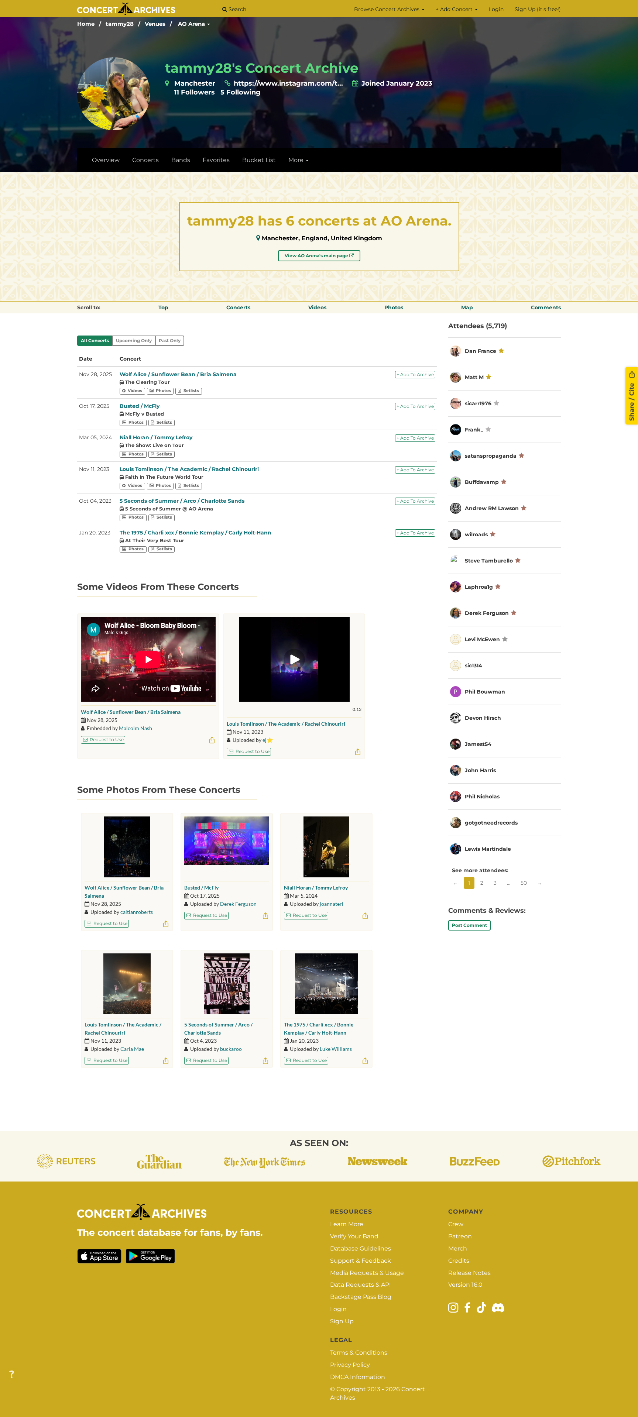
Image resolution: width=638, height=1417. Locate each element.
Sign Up (342, 1321)
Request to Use (106, 739)
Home (86, 23)
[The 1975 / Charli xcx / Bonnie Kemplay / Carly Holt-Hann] (326, 983)
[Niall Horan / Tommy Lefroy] (326, 846)
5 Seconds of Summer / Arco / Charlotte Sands (182, 501)
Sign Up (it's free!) (538, 9)
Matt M (474, 377)
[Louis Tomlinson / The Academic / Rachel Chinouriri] (126, 983)
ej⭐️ (268, 740)
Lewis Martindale (488, 849)
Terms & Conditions (358, 1352)
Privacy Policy (350, 1364)
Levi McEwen (482, 639)
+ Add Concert (455, 9)
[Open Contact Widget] (11, 1375)
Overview (106, 160)
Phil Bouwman (485, 691)
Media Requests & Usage (367, 1272)
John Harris (480, 770)
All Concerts (95, 340)
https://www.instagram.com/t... (288, 83)
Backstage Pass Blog (360, 1296)
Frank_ (474, 429)
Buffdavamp (482, 482)
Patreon (460, 1236)
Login (496, 9)
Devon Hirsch (483, 718)
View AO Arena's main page (317, 255)
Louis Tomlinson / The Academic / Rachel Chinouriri (189, 469)
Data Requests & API (360, 1284)
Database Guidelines (360, 1248)
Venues (155, 23)
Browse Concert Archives (387, 9)
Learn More (346, 1224)
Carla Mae (132, 1049)
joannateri (331, 904)
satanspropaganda (491, 456)
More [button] (296, 160)
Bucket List (259, 160)
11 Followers (194, 92)
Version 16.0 (465, 1284)
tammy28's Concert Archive (262, 68)
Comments (546, 307)
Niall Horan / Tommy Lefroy (156, 437)
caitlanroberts (136, 912)
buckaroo (231, 1049)
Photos (393, 307)
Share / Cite (631, 401)
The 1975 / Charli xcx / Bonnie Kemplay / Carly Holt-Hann (195, 532)
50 (524, 883)
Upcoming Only (134, 340)
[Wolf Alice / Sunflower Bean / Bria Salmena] (127, 846)
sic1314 (473, 665)
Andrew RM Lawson (492, 508)
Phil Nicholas (482, 796)
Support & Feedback (360, 1260)
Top (163, 307)
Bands (180, 160)
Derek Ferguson (238, 904)
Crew (455, 1224)
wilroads (476, 534)
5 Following (240, 92)
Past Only (170, 340)
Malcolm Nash (135, 728)
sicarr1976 (478, 403)
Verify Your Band (354, 1236)
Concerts (145, 160)
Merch (457, 1248)
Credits (458, 1260)
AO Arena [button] (192, 23)
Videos (317, 307)
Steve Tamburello (489, 560)
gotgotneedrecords (491, 822)
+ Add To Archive (415, 374)
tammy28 (120, 23)
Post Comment (469, 925)
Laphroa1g (479, 587)
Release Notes (469, 1272)
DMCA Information (357, 1376)
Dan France (480, 351)
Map (467, 307)
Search (236, 9)
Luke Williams (336, 1049)
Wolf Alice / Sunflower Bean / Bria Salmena (178, 374)
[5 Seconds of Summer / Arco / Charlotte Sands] (227, 983)
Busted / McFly (140, 406)
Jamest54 (478, 744)
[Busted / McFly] (226, 846)
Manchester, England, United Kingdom (322, 238)
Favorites (216, 160)
